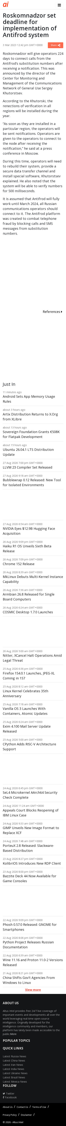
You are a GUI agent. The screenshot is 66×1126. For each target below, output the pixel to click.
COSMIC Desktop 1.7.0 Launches (28, 612)
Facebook (10, 1097)
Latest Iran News (13, 1064)
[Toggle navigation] (59, 5)
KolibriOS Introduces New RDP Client (32, 863)
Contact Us (22, 1107)
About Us (7, 1107)
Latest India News (13, 1069)
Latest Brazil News (14, 1077)
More (13, 1034)
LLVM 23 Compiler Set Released (27, 467)
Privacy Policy (10, 1114)
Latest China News (14, 1060)
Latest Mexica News (15, 1081)
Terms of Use (39, 1107)
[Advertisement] (33, 273)
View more (33, 990)
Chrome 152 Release (18, 564)
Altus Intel (17, 1122)
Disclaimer (26, 1114)
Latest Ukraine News (15, 1073)
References (52, 311)
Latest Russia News (14, 1056)
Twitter (9, 1093)
